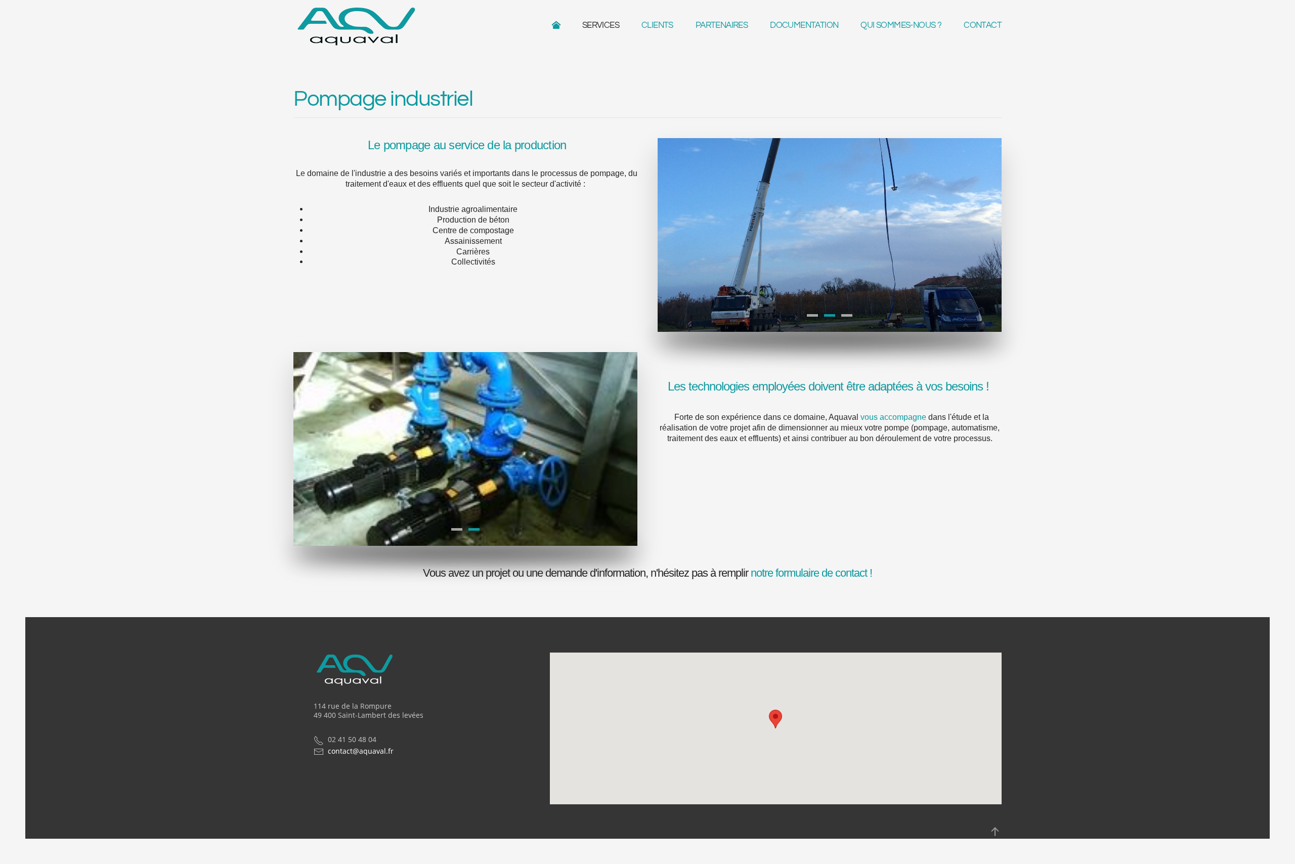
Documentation (804, 25)
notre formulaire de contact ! (811, 573)
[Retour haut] (995, 832)
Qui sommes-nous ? (900, 25)
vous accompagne (893, 417)
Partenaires (722, 25)
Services (600, 25)
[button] (775, 719)
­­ (561, 25)
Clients (657, 25)
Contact (983, 25)
